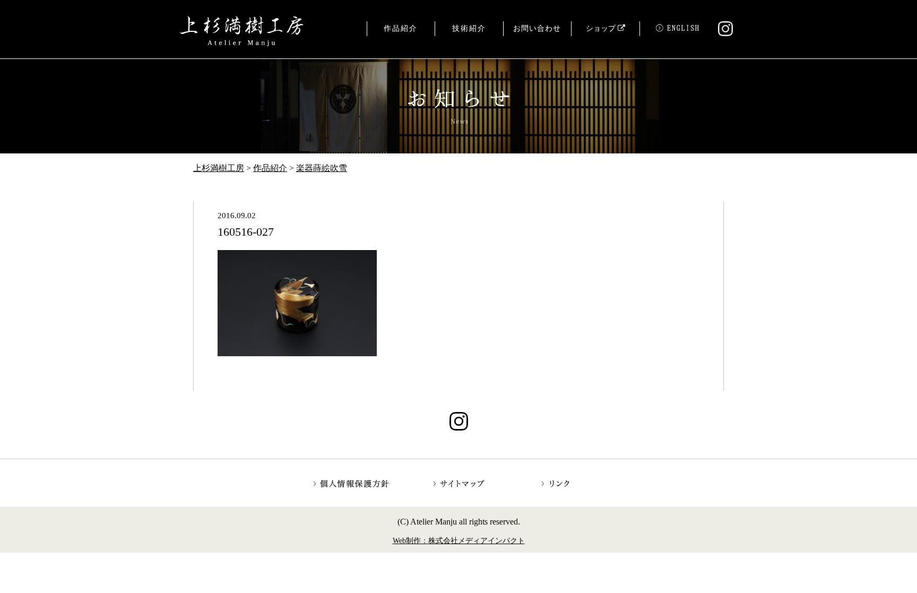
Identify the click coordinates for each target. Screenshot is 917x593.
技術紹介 (469, 28)
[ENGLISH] (674, 33)
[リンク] (565, 482)
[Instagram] (720, 31)
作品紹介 (401, 28)
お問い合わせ (537, 28)
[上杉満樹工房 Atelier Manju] (242, 32)
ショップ (602, 28)
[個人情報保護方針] (352, 482)
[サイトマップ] (459, 482)
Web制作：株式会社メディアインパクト (459, 540)
